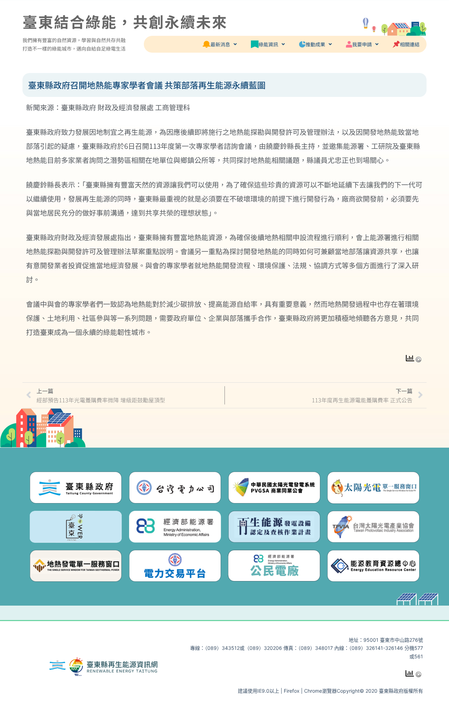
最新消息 (220, 44)
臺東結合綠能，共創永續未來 (125, 21)
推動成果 (315, 44)
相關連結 (410, 44)
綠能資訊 (268, 44)
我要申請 (362, 44)
